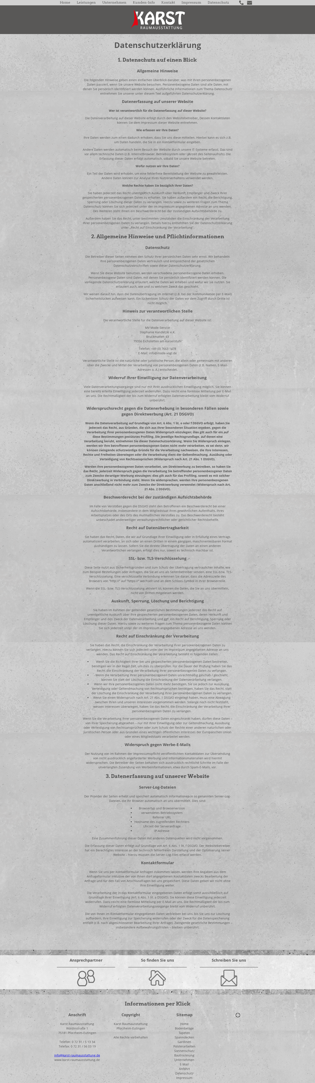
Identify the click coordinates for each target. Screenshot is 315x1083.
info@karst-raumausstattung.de (77, 1055)
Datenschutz (218, 2)
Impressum (191, 2)
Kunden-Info (144, 2)
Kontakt (168, 2)
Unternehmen (114, 2)
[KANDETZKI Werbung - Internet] (238, 1015)
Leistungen (86, 2)
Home (65, 2)
